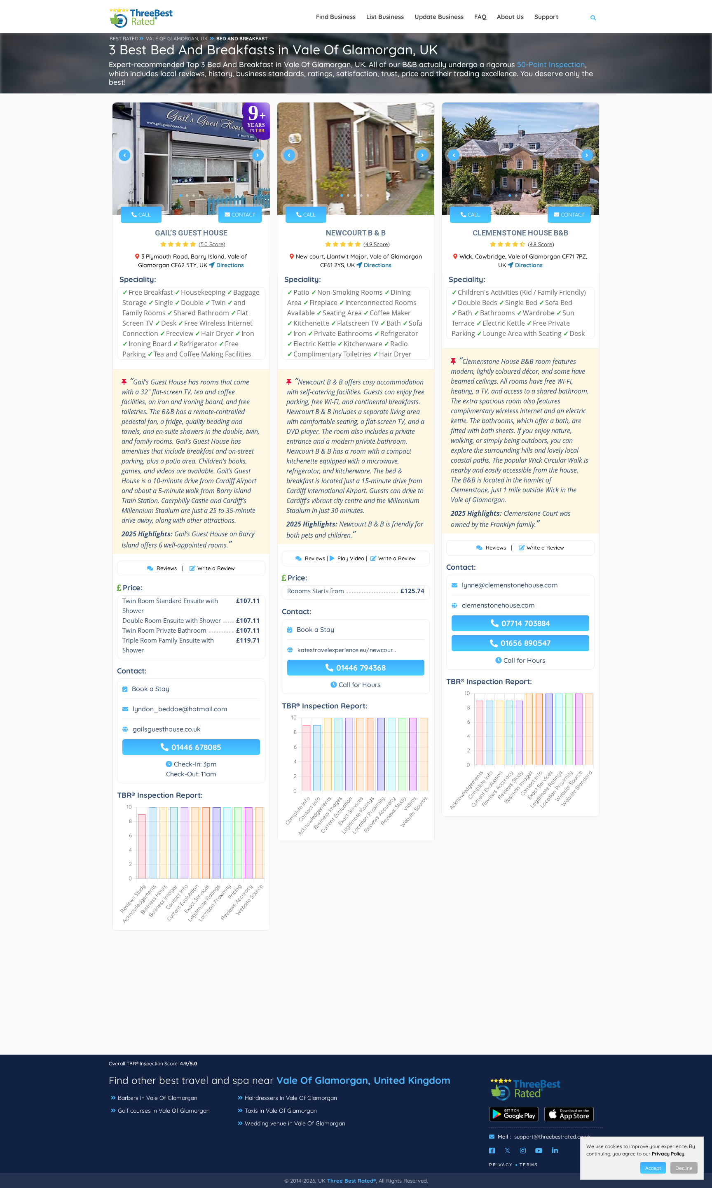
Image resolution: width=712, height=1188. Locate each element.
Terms (529, 1164)
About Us (510, 17)
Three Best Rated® (351, 1180)
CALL (144, 214)
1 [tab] (180, 195)
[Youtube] (539, 1150)
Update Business (439, 17)
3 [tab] (193, 195)
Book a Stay (150, 689)
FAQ (480, 17)
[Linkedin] (555, 1150)
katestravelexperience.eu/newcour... (346, 650)
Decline (684, 1168)
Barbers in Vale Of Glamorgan (157, 1098)
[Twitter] (507, 1150)
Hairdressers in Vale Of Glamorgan (291, 1098)
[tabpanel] (191, 158)
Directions (229, 265)
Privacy (501, 1164)
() (212, 244)
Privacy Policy (668, 1154)
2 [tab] (187, 195)
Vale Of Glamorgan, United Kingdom (363, 1080)
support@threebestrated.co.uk (552, 1136)
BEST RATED (124, 38)
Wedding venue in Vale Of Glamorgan (295, 1123)
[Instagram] (523, 1150)
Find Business (336, 17)
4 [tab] (200, 195)
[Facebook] (492, 1150)
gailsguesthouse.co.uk (167, 729)
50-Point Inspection (551, 64)
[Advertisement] (356, 996)
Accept (653, 1168)
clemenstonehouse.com (498, 605)
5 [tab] (368, 195)
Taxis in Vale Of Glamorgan (281, 1110)
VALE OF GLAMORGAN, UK (177, 38)
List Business (385, 17)
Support (546, 17)
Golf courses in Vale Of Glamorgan (164, 1110)
